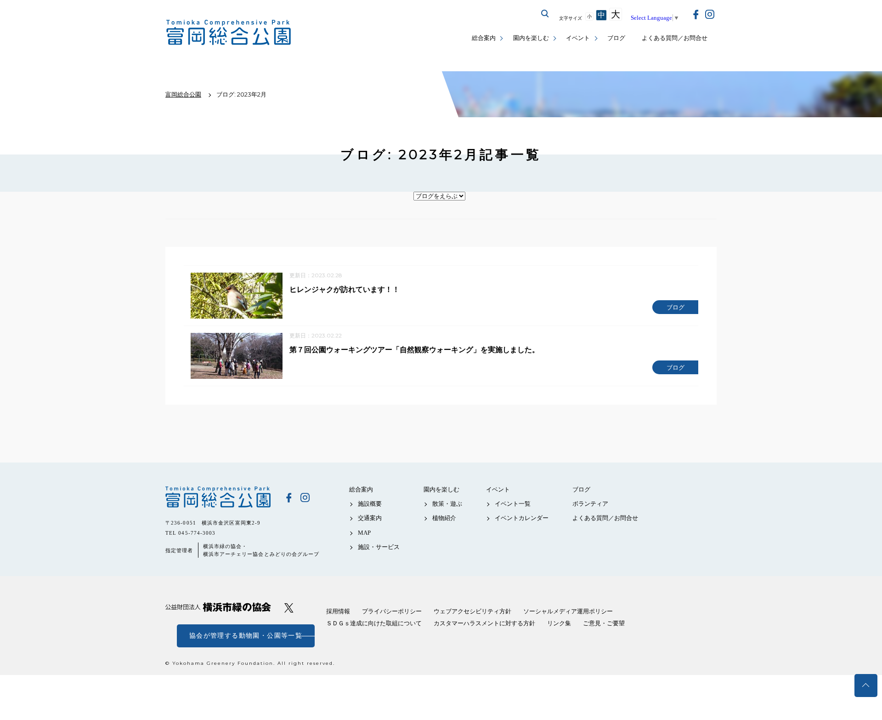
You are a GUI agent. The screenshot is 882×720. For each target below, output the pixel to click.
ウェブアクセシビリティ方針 (472, 611)
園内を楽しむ (531, 37)
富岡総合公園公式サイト (228, 32)
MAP (364, 532)
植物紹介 (444, 517)
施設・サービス (379, 546)
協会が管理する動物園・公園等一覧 (245, 635)
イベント (578, 37)
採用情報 (338, 611)
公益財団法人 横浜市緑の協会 (218, 607)
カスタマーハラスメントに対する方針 (484, 623)
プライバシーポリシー (392, 611)
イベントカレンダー (521, 517)
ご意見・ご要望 (604, 623)
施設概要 (370, 503)
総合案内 (484, 37)
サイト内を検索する (545, 14)
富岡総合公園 (218, 497)
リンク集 (559, 623)
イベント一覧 (513, 503)
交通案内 (370, 517)
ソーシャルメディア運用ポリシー (568, 611)
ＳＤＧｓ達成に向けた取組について (374, 623)
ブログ (616, 37)
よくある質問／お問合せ (674, 37)
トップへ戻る (865, 685)
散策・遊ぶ (447, 503)
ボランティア (590, 503)
